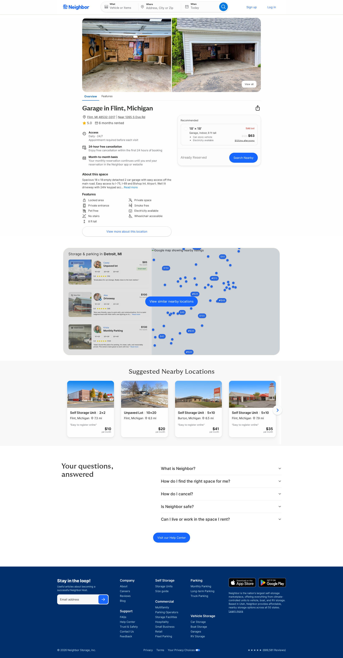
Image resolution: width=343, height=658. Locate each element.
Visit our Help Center (171, 537)
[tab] (90, 96)
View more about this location (126, 231)
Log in (271, 7)
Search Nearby (243, 157)
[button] (119, 7)
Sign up (252, 7)
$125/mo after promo (245, 140)
